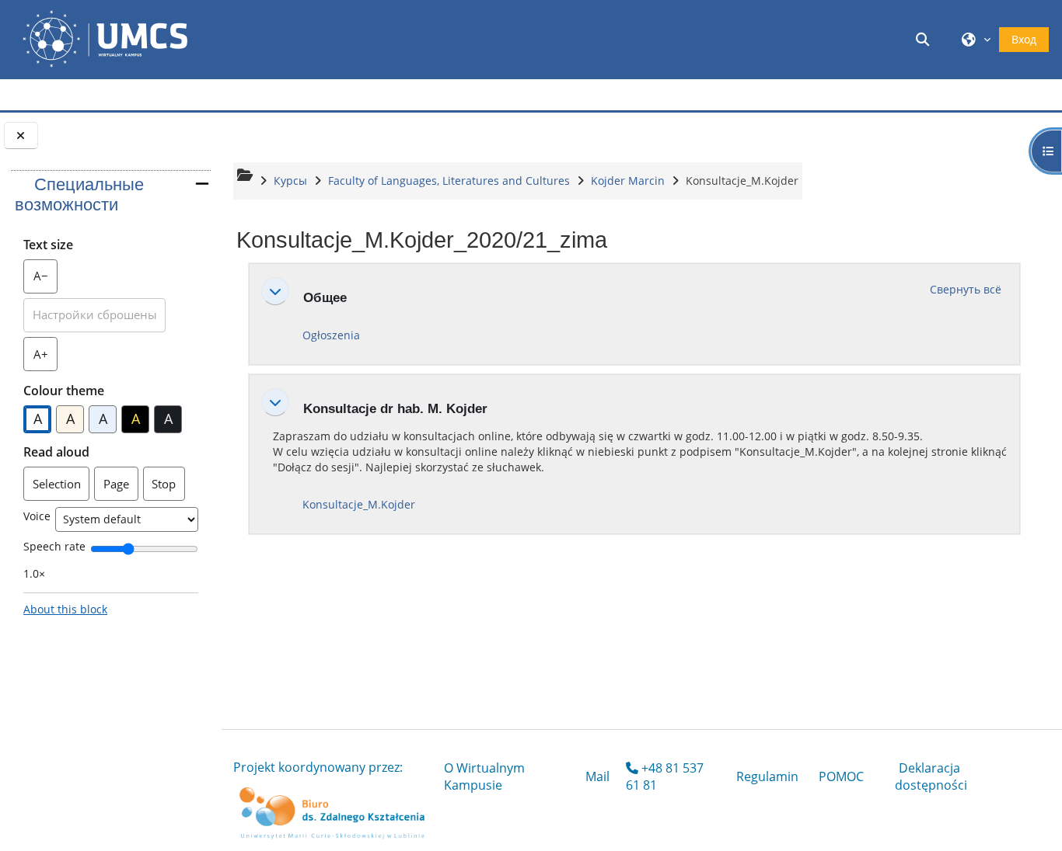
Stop (164, 483)
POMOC (841, 776)
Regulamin (767, 776)
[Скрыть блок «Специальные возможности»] (202, 183)
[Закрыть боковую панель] (21, 135)
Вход (1023, 39)
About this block (65, 609)
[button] (925, 39)
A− (45, 280)
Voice (37, 516)
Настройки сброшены (95, 314)
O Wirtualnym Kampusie (484, 776)
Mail (597, 776)
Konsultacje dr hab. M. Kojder (395, 408)
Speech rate (54, 546)
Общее (325, 297)
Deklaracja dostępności (931, 776)
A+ (45, 358)
